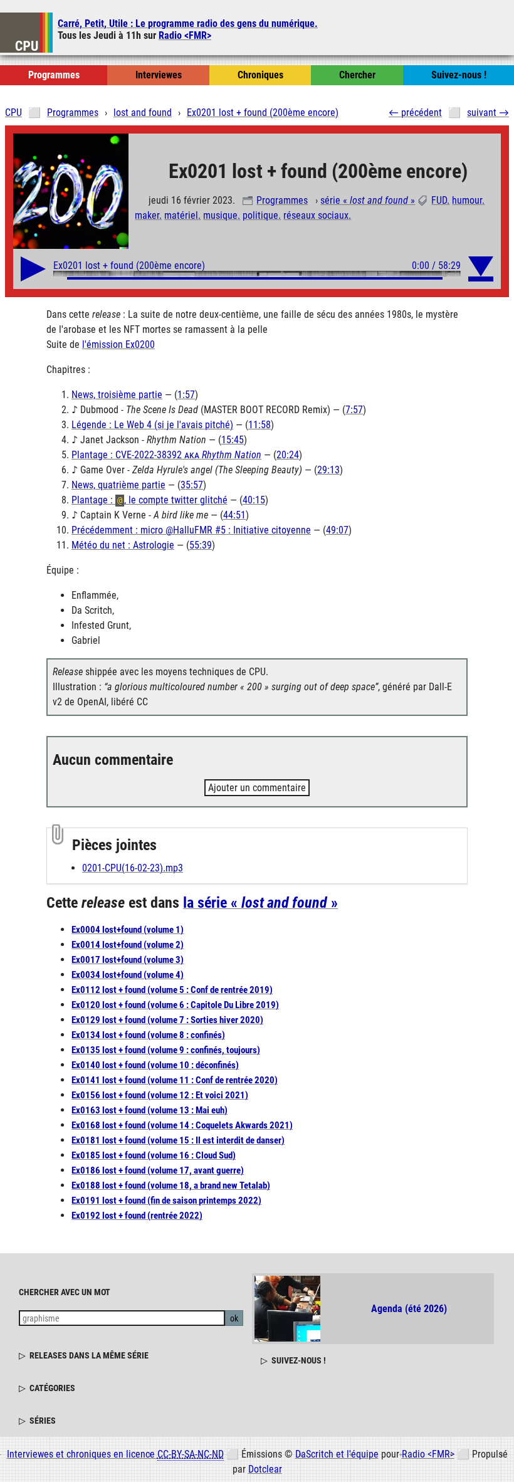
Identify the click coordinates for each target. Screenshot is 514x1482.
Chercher (357, 75)
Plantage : (166, 455)
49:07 (337, 530)
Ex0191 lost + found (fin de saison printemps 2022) (166, 1200)
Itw (158, 75)
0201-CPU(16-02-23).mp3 (132, 868)
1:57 (186, 395)
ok (234, 1318)
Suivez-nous (458, 75)
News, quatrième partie (118, 485)
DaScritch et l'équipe (337, 1454)
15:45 (232, 440)
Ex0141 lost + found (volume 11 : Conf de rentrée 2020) (174, 1080)
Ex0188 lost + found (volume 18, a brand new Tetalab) (170, 1185)
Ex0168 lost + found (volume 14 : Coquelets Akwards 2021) (182, 1125)
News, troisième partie (116, 395)
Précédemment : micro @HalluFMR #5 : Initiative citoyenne (191, 530)
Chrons (260, 75)
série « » (367, 200)
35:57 (192, 485)
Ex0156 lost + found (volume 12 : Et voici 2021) (159, 1095)
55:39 (200, 545)
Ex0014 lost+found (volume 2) (127, 944)
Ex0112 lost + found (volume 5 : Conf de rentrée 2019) (172, 990)
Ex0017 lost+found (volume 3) (127, 959)
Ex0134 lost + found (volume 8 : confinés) (148, 1035)
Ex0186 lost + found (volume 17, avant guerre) (157, 1170)
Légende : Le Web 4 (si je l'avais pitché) (152, 425)
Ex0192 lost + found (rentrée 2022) (136, 1215)
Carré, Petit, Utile (188, 23)
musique (220, 215)
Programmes (282, 200)
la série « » (260, 903)
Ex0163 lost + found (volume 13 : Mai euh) (149, 1110)
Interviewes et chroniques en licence (115, 1454)
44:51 (234, 515)
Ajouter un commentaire (257, 788)
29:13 (328, 470)
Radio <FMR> (185, 35)
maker (147, 215)
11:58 (259, 425)
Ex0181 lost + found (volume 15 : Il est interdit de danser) (178, 1140)
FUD (439, 200)
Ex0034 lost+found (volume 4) (127, 974)
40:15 (254, 500)
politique (260, 215)
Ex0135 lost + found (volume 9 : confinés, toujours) (165, 1050)
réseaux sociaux (316, 215)
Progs (54, 75)
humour (467, 200)
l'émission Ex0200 (118, 344)
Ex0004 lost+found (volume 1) (127, 929)
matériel (181, 215)
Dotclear (265, 1469)
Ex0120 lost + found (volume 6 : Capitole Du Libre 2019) (175, 1005)
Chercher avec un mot (64, 1292)
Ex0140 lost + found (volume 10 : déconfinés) (155, 1065)
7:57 (354, 410)
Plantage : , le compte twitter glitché (149, 500)
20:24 (287, 455)
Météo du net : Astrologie (122, 545)
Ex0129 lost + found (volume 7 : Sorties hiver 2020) (167, 1020)
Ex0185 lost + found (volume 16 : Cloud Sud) (153, 1155)
